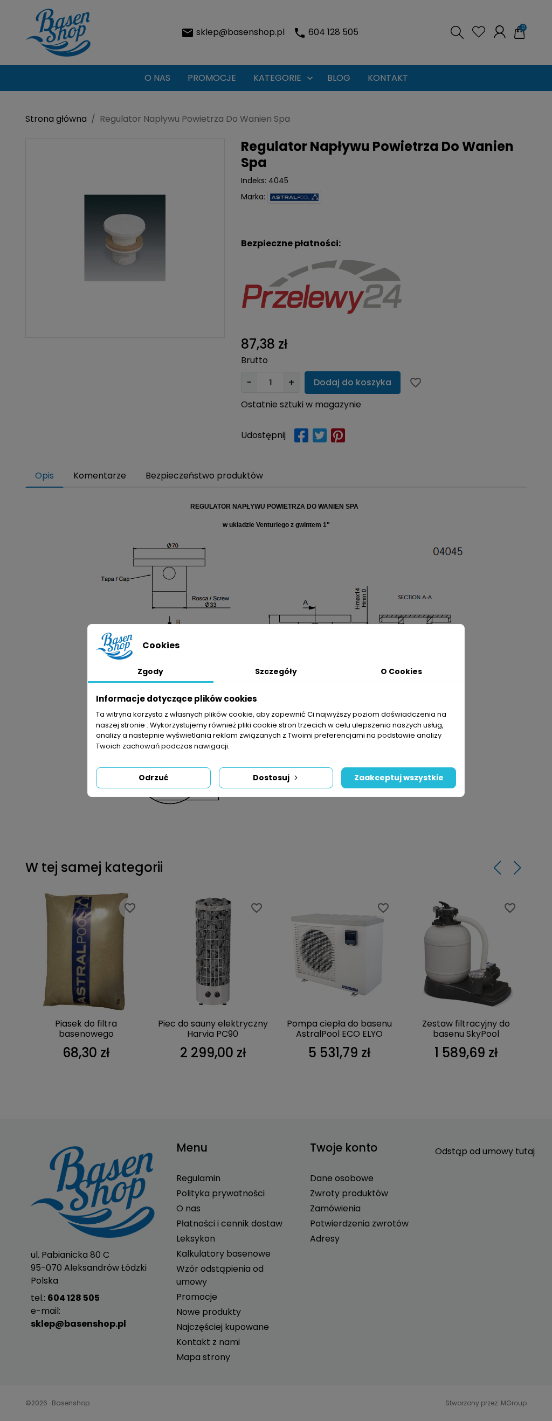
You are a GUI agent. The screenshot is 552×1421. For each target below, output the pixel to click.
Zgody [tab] (150, 671)
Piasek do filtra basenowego (86, 1028)
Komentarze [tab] (99, 475)
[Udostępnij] (301, 435)
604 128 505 (333, 32)
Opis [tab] (44, 475)
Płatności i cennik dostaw (229, 1223)
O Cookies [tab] (401, 671)
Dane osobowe (342, 1178)
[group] (125, 238)
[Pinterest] (338, 435)
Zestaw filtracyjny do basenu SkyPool (466, 1028)
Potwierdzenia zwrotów (359, 1223)
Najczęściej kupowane (222, 1327)
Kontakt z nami (208, 1342)
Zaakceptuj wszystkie (399, 777)
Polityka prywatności (220, 1193)
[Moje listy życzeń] (478, 31)
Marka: (253, 196)
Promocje (196, 1297)
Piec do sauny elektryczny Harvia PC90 (213, 1028)
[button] (457, 32)
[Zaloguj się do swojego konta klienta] (500, 31)
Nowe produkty (208, 1312)
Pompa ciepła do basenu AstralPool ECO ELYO (339, 1028)
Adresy (325, 1238)
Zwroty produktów (349, 1193)
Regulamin (198, 1178)
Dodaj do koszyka (352, 382)
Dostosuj (271, 777)
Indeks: (253, 180)
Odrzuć (153, 777)
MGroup (514, 1403)
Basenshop (70, 1403)
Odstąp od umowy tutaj (485, 1151)
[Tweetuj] (320, 435)
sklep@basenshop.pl (240, 32)
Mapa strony (203, 1357)
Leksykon (195, 1238)
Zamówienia (335, 1208)
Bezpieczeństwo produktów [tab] (204, 475)
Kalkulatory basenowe (223, 1253)
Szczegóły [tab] (276, 671)
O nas (188, 1208)
